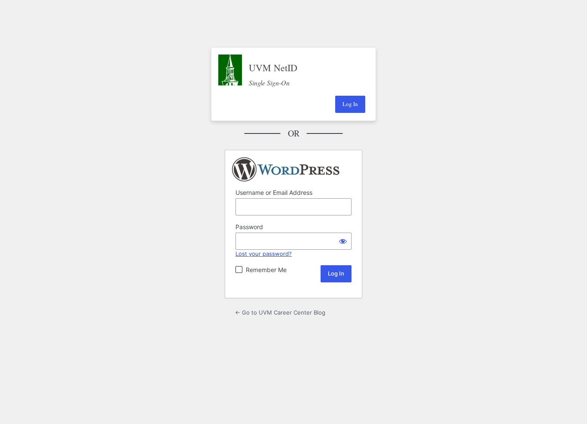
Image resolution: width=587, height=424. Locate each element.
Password (249, 226)
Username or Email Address (273, 192)
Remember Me (266, 269)
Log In (350, 104)
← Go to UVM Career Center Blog (280, 312)
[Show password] (343, 241)
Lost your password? (263, 253)
